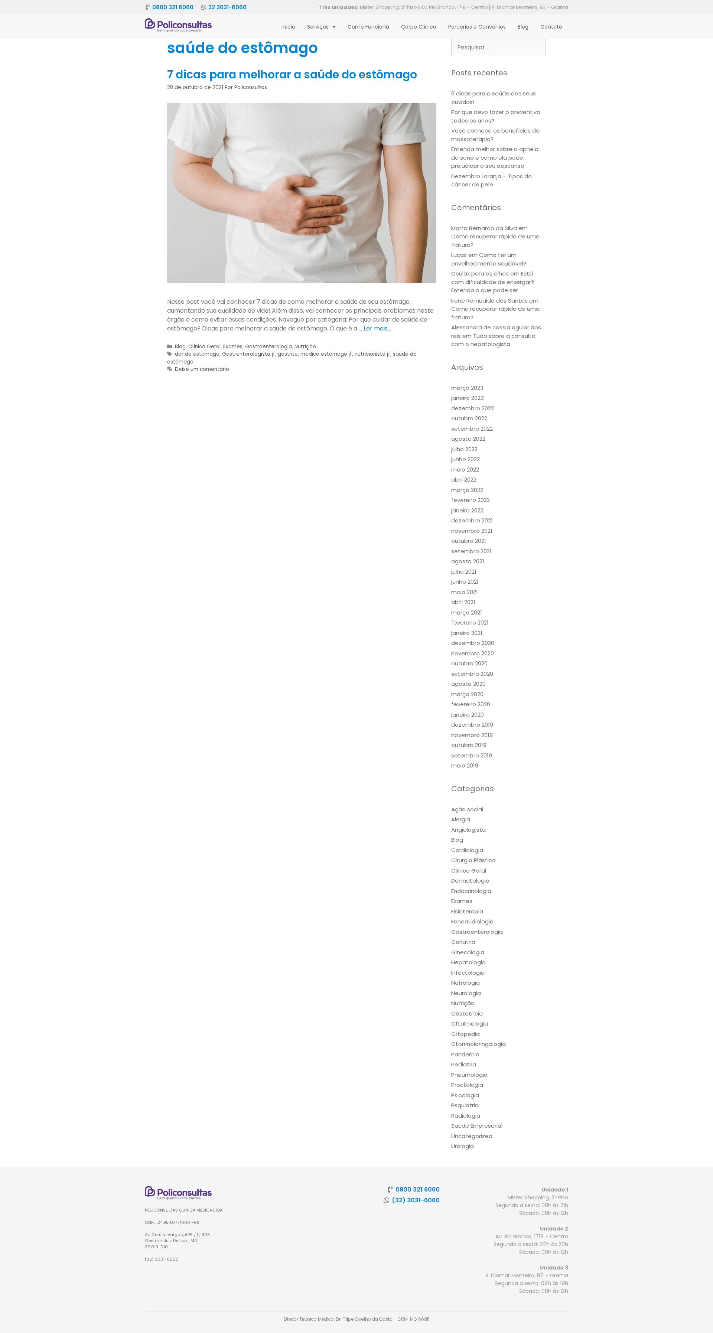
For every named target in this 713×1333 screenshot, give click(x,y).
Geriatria (463, 942)
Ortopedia (465, 1034)
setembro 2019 (471, 755)
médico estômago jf (326, 354)
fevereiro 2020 (470, 704)
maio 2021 (464, 592)
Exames (232, 346)
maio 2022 (465, 469)
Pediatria (463, 1064)
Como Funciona (368, 26)
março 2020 (467, 694)
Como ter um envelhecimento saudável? (488, 259)
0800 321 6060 (172, 7)
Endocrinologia (471, 891)
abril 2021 (463, 602)
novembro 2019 (472, 735)
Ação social (467, 809)
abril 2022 (463, 479)
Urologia (462, 1146)
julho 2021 (463, 572)
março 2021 (466, 612)
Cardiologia (467, 850)
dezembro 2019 (472, 725)
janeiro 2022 (467, 510)
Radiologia (465, 1115)
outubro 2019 (468, 745)
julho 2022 (464, 449)
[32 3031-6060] (203, 7)
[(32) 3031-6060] (386, 1200)
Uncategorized (471, 1136)
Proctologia (467, 1085)
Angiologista (468, 830)
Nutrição (305, 346)
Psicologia (465, 1095)
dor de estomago (197, 354)
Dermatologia (470, 880)
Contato (551, 26)
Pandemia (465, 1054)
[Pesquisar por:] (498, 47)
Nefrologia (465, 983)
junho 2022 (465, 459)
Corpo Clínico (418, 26)
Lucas (459, 255)
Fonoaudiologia (472, 921)
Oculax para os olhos (480, 273)
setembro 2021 (471, 551)
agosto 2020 (468, 684)
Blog (523, 26)
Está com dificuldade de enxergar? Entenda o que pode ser (492, 282)
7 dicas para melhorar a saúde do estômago (292, 74)
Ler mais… (377, 328)
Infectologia (468, 973)
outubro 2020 (469, 663)
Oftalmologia (469, 1023)
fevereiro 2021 (470, 622)
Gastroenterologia (268, 346)
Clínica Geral (204, 346)
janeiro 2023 (467, 398)
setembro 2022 (472, 429)
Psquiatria (465, 1105)
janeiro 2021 (466, 633)
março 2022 (467, 490)
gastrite (288, 354)
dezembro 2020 (472, 643)
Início (288, 26)
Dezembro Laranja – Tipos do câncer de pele (491, 180)
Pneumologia (469, 1075)
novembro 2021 (471, 531)
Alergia (460, 819)
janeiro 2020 (467, 714)
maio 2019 (464, 765)
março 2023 (467, 388)
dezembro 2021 (472, 520)
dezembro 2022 (472, 408)
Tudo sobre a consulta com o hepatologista (493, 340)
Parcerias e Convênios (477, 26)
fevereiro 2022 (470, 500)
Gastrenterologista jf (248, 354)
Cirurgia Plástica (473, 860)
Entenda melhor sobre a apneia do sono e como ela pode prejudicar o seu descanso (494, 157)
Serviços (318, 26)
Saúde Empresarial (476, 1126)
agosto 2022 (468, 439)
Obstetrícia (467, 1013)
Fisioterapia (467, 911)
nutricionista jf (372, 354)
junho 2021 (465, 582)
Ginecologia (467, 952)
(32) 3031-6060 (416, 1200)
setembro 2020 (472, 674)
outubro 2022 (469, 418)
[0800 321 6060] (147, 7)
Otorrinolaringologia (478, 1044)
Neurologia (466, 993)
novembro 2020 (472, 653)
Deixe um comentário (202, 369)
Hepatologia (468, 962)
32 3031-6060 (227, 7)
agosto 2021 (467, 561)
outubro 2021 (468, 541)
